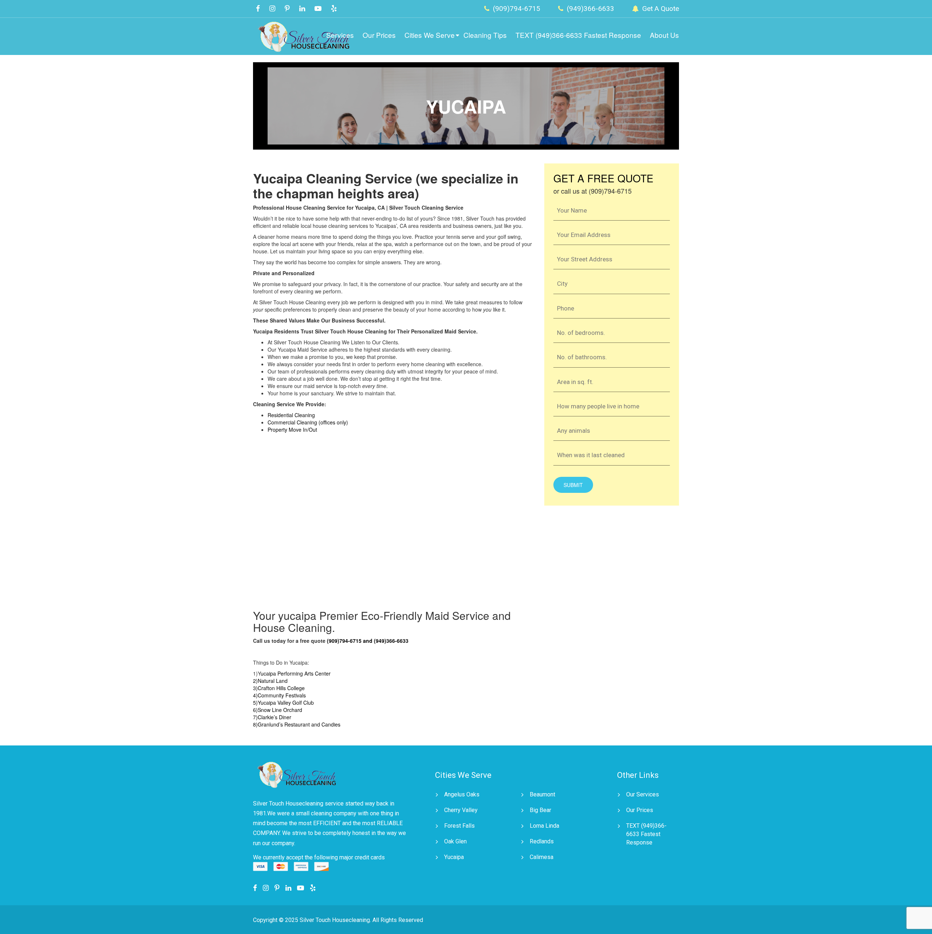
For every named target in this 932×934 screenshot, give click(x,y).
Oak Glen (455, 841)
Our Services (642, 794)
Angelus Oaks (461, 794)
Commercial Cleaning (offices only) (308, 422)
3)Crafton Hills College (279, 688)
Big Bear (540, 810)
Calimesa (541, 857)
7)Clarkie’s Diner (272, 717)
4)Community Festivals (279, 695)
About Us (664, 35)
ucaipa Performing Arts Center (296, 673)
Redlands (542, 841)
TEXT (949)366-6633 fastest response (578, 35)
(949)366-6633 (589, 8)
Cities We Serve (429, 35)
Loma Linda (544, 825)
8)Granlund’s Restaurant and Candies (296, 724)
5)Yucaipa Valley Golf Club (283, 702)
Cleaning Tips (485, 35)
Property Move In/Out (292, 429)
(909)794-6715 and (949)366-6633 (367, 640)
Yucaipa (454, 857)
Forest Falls (459, 825)
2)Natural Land (270, 680)
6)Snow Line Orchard (277, 709)
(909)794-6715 (515, 8)
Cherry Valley (461, 810)
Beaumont (542, 794)
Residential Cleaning (291, 415)
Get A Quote (659, 8)
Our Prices (379, 35)
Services (340, 35)
